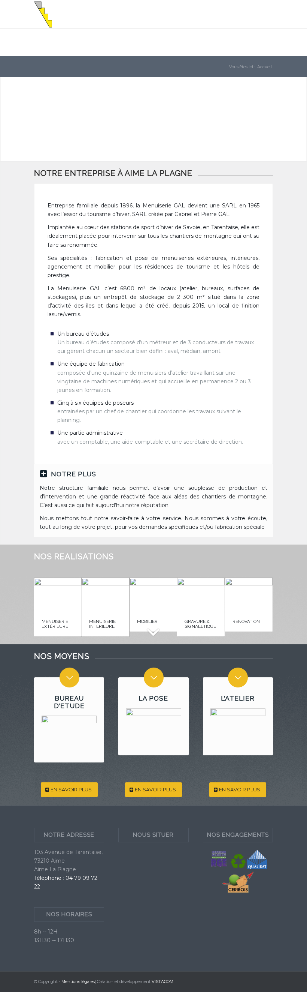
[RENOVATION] (249, 595)
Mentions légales (78, 981)
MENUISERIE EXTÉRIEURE (55, 624)
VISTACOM (162, 981)
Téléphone (47, 878)
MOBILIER (147, 621)
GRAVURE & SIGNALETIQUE (200, 624)
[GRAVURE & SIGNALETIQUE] (201, 595)
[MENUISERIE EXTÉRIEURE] (58, 595)
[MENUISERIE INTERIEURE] (105, 595)
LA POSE (153, 698)
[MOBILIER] (153, 595)
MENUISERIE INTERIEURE (102, 624)
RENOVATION (246, 621)
